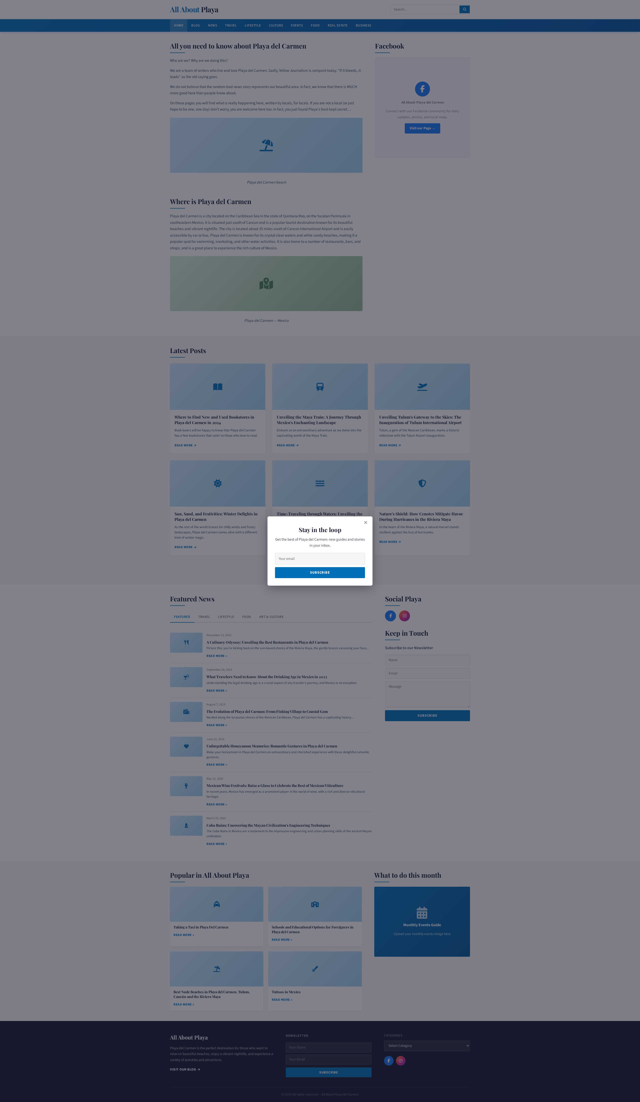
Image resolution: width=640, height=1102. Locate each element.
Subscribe (320, 572)
